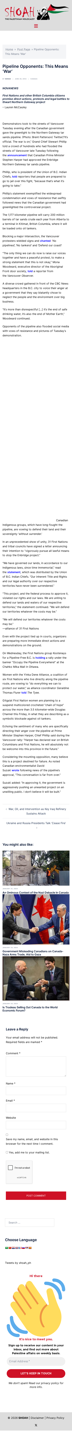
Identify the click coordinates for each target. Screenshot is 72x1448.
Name (10, 1083)
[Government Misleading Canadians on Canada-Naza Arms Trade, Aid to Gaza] (36, 919)
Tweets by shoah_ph (18, 1262)
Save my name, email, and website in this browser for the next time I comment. (32, 1141)
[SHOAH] (36, 11)
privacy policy (50, 1383)
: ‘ (46, 240)
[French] (19, 1248)
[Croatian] (13, 1248)
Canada (34, 79)
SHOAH (8, 79)
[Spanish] (29, 1248)
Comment (13, 1053)
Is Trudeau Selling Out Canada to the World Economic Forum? (30, 1009)
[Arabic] (6, 1248)
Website (11, 1117)
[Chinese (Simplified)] (9, 1248)
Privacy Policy (55, 1417)
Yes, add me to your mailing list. (29, 1152)
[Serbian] (26, 1248)
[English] (16, 1248)
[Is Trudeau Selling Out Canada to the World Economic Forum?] (36, 978)
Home (9, 49)
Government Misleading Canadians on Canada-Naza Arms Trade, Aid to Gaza (33, 953)
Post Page (23, 49)
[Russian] (23, 1248)
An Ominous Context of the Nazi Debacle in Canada (36, 892)
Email (10, 1100)
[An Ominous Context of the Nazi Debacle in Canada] (36, 868)
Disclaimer (37, 1417)
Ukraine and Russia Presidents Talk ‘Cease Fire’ (36, 823)
